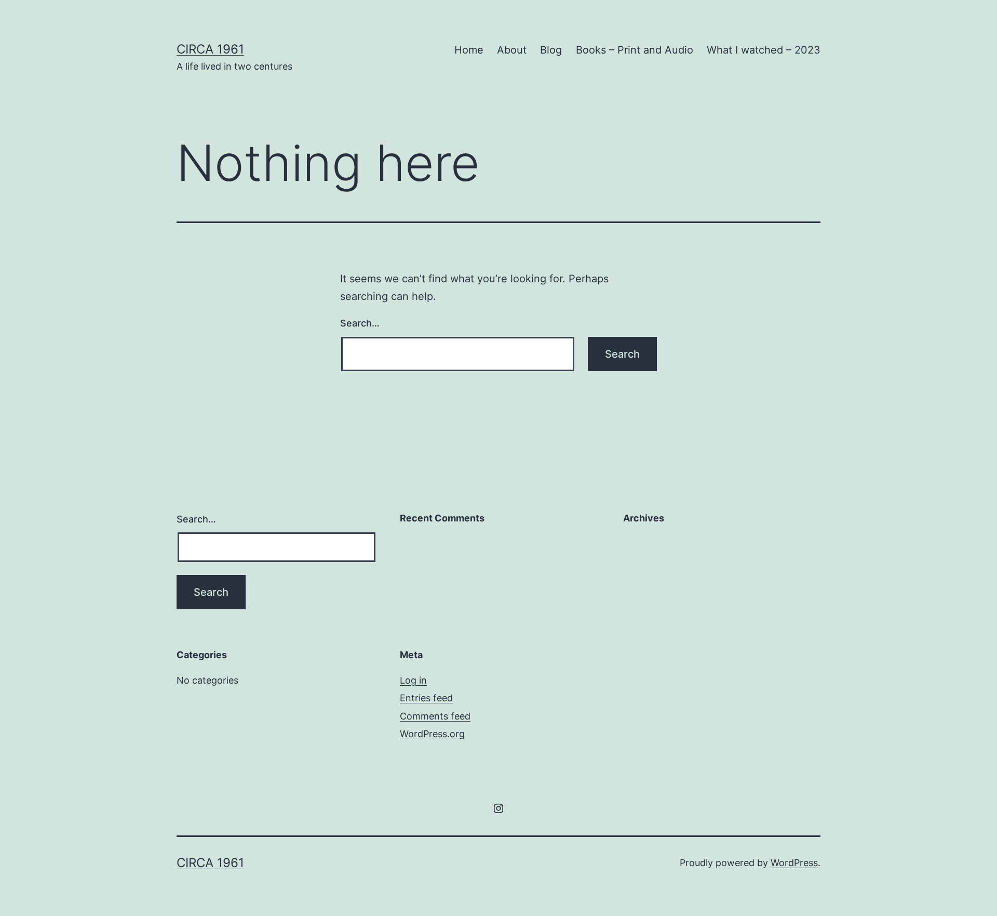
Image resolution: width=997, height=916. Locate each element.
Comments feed (435, 716)
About (512, 50)
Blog (551, 50)
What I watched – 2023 (763, 50)
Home (468, 50)
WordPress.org (432, 733)
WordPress (794, 862)
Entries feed (426, 697)
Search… (360, 323)
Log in (413, 680)
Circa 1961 (210, 49)
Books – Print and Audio (634, 50)
